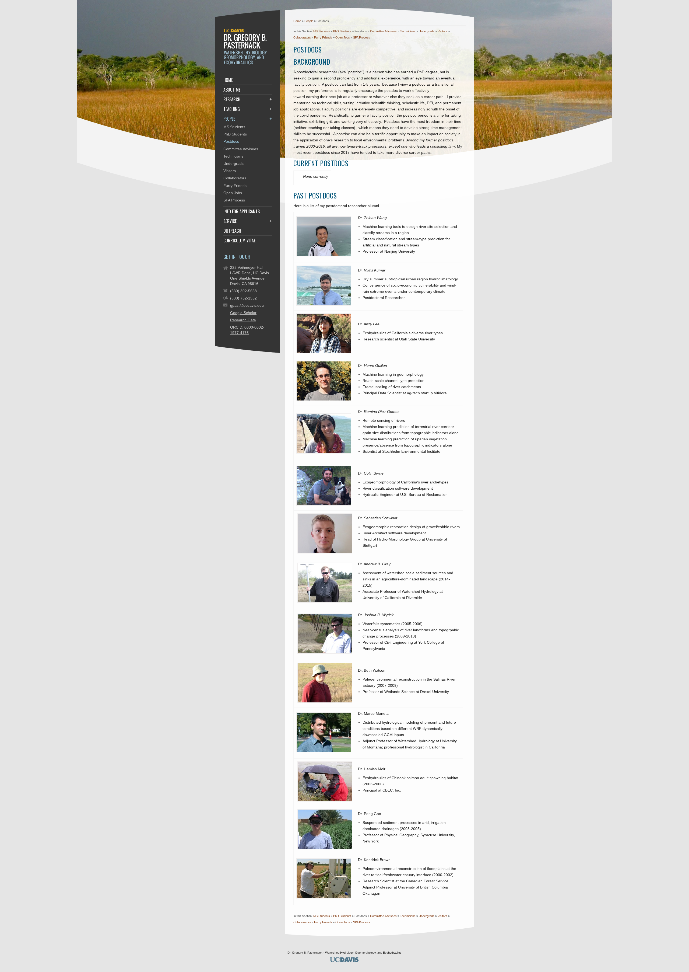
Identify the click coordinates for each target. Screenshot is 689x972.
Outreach (232, 231)
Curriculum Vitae (239, 240)
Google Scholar (243, 313)
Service (230, 221)
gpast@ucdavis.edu (247, 305)
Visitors (442, 31)
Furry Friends (323, 37)
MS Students (321, 31)
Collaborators (302, 37)
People (309, 21)
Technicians (408, 31)
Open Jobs (342, 37)
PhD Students (342, 31)
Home (297, 21)
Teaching (231, 109)
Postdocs (231, 141)
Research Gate (243, 320)
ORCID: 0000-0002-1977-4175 (247, 330)
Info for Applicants (241, 211)
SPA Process (361, 37)
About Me (231, 90)
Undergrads (426, 31)
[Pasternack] (246, 63)
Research (231, 99)
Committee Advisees (383, 31)
